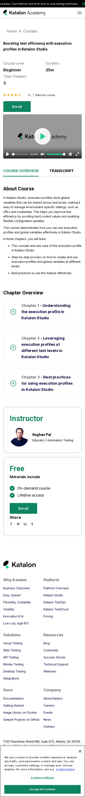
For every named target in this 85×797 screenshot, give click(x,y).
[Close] (80, 751)
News (47, 719)
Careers (49, 705)
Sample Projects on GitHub (21, 719)
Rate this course (45, 95)
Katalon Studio (53, 595)
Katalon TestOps (55, 602)
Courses (30, 31)
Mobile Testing (13, 664)
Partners (49, 726)
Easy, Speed (11, 595)
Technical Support (56, 664)
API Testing (11, 657)
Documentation (13, 698)
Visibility (8, 609)
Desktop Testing (14, 671)
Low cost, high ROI (15, 623)
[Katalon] (38, 564)
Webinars (50, 671)
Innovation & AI (13, 616)
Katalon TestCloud (56, 609)
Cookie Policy (65, 769)
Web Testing (12, 650)
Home (12, 31)
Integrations (11, 678)
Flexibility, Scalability (17, 602)
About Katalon (53, 698)
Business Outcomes (16, 588)
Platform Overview (56, 588)
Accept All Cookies (42, 789)
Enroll (17, 106)
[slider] (20, 154)
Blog (47, 643)
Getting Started (13, 705)
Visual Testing (12, 643)
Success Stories (54, 657)
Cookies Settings (42, 777)
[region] (42, 771)
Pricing (48, 616)
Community (51, 650)
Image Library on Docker (20, 712)
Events (48, 712)
